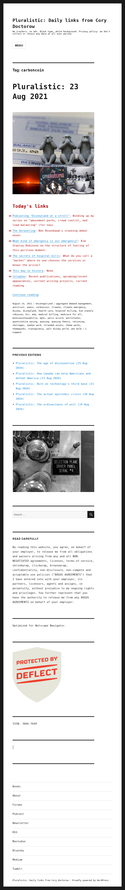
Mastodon (19, 841)
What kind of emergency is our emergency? (45, 241)
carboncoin (42, 307)
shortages (18, 325)
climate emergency (74, 307)
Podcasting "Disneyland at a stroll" (41, 215)
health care (46, 311)
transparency (36, 329)
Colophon (19, 276)
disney (16, 311)
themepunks (19, 329)
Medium (17, 859)
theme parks (73, 325)
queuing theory (61, 321)
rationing (78, 321)
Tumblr (17, 868)
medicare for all (71, 314)
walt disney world (57, 329)
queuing (44, 321)
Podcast (18, 813)
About (17, 795)
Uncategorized (44, 303)
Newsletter (21, 823)
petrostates (73, 318)
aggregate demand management (73, 303)
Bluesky (18, 850)
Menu (19, 45)
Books (17, 786)
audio (30, 307)
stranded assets (53, 325)
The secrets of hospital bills (36, 255)
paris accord (55, 318)
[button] (53, 461)
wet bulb (76, 329)
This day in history (28, 270)
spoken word (34, 325)
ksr (27, 314)
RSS (15, 832)
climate (56, 307)
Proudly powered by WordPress (90, 880)
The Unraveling (24, 230)
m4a (34, 314)
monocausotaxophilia (25, 318)
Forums (17, 804)
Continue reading (26, 294)
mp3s (42, 318)
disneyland (29, 311)
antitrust (18, 307)
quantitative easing (25, 321)
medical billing (48, 314)
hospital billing (66, 311)
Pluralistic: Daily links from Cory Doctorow (41, 880)
